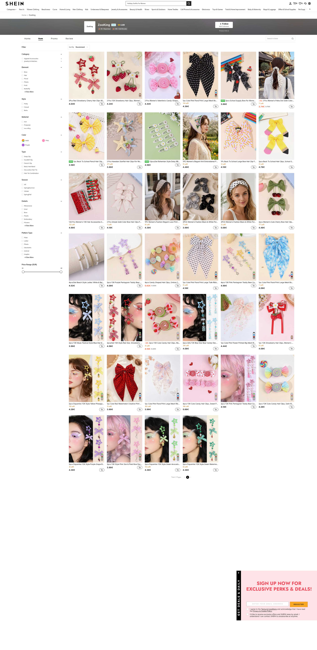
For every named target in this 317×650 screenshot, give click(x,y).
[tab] (27, 38)
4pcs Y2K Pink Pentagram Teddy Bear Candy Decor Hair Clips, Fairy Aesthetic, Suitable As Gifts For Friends (238, 282)
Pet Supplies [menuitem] (302, 9)
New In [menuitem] (21, 9)
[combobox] (79, 47)
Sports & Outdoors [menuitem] (158, 9)
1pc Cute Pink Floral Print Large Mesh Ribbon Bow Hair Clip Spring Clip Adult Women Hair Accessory (162, 404)
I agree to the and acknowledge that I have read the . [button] (278, 610)
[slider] (23, 272)
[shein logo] (15, 3)
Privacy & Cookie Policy (262, 611)
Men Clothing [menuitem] (78, 9)
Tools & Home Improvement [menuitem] (235, 9)
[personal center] (290, 3)
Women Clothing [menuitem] (33, 9)
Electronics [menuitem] (206, 9)
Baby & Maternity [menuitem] (254, 9)
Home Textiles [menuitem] (173, 9)
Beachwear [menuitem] (46, 9)
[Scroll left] (307, 9)
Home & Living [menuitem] (65, 9)
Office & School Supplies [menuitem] (287, 9)
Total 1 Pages (176, 477)
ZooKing (104, 25)
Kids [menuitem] (86, 9)
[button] (305, 3)
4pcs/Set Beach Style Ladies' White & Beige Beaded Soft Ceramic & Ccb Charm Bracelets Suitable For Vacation (86, 282)
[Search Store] (292, 38)
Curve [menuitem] (55, 9)
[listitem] (105, 29)
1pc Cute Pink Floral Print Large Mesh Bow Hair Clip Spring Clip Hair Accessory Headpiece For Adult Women (276, 282)
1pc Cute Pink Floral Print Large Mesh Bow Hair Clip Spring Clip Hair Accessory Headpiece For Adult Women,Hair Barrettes (200, 101)
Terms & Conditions (269, 609)
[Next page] (190, 477)
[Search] (188, 3)
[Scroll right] (310, 9)
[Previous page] (184, 477)
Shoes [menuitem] (147, 9)
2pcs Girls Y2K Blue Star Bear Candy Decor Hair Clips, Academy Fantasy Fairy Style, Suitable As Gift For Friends (200, 343)
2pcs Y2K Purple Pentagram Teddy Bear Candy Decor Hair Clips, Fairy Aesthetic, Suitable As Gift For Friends (124, 282)
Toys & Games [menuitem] (217, 9)
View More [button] (30, 92)
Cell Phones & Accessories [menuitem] (190, 9)
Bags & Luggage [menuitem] (269, 9)
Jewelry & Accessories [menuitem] (119, 9)
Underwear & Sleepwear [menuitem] (100, 9)
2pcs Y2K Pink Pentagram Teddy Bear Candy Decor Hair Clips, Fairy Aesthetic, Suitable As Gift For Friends (238, 404)
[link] (295, 3)
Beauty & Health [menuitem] (136, 9)
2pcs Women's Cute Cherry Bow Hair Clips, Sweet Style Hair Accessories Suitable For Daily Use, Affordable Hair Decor (276, 222)
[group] (42, 58)
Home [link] (24, 15)
